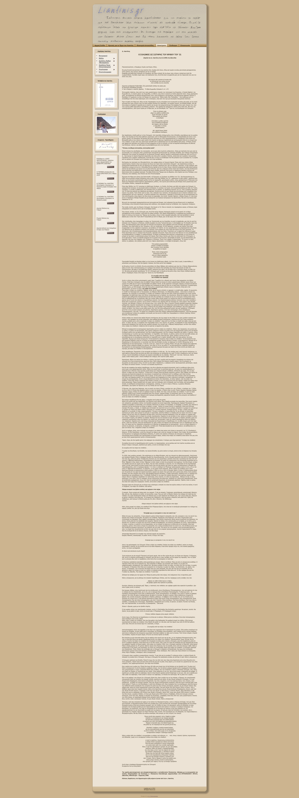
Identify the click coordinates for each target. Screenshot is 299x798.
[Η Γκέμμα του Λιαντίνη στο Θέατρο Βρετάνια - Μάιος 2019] (105, 179)
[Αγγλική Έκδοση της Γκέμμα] (110, 213)
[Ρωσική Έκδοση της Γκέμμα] (110, 223)
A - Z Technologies (153, 796)
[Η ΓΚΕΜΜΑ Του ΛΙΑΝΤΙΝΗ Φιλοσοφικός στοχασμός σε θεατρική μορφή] (110, 192)
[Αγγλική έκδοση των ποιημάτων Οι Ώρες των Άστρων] (110, 233)
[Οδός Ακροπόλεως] (105, 167)
